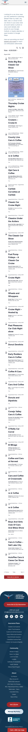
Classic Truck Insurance (14, 629)
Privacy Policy (18, 726)
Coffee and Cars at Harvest (16, 460)
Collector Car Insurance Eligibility (14, 642)
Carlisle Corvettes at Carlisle (14, 191)
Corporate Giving (14, 691)
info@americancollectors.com (14, 612)
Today (14, 572)
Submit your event (10, 41)
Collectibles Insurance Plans (14, 639)
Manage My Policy (14, 711)
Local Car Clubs (14, 656)
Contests (14, 659)
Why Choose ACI (14, 679)
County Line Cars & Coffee (14, 139)
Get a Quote (14, 704)
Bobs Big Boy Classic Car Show (14, 64)
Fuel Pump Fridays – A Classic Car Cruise (13, 259)
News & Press (14, 697)
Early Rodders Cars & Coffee (15, 355)
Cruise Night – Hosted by (15, 311)
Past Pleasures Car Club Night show (15, 328)
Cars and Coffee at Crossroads (16, 477)
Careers (14, 694)
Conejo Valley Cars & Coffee (14, 413)
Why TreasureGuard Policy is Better (14, 686)
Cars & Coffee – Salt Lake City (15, 543)
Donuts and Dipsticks (13, 399)
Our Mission (14, 676)
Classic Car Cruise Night (14, 204)
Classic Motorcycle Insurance (14, 634)
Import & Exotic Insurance (14, 637)
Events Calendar (14, 664)
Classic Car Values (14, 654)
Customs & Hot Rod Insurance (14, 631)
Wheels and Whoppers (13, 295)
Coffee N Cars (14, 371)
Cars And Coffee (16, 384)
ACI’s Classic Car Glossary (14, 684)
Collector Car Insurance (14, 626)
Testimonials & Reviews (14, 681)
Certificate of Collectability (14, 661)
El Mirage (12, 444)
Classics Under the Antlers (15, 220)
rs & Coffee (13, 155)
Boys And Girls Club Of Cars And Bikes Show (16, 524)
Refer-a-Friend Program (14, 667)
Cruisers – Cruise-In (13, 121)
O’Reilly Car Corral (14, 430)
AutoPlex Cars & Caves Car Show (16, 559)
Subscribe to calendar (13, 577)
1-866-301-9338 (14, 610)
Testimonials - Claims (14, 689)
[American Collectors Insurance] (5, 2)
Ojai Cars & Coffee (13, 172)
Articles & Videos (14, 651)
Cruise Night (14, 277)
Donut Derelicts (15, 344)
